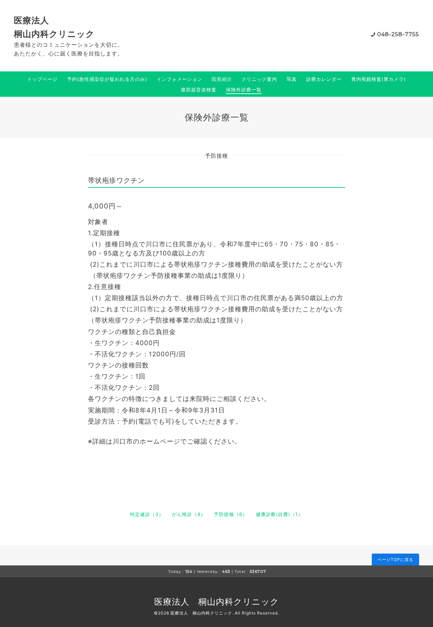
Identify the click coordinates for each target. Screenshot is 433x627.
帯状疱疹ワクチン (116, 180)
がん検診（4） (189, 514)
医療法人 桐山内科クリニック (216, 602)
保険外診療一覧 (243, 89)
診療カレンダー (324, 79)
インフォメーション (179, 79)
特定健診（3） (147, 514)
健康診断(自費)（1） (279, 514)
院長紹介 (222, 79)
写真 (292, 79)
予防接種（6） (231, 514)
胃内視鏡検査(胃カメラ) (378, 79)
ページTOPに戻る (395, 559)
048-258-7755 (398, 34)
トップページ (42, 79)
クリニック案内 (259, 79)
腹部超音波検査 (198, 89)
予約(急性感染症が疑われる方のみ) (107, 79)
